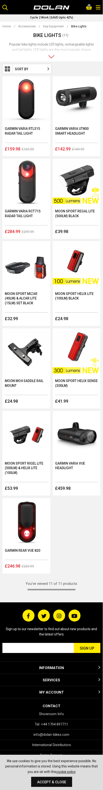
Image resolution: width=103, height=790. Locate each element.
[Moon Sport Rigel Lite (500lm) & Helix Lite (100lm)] (26, 435)
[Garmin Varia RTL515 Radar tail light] (26, 100)
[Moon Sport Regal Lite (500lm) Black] (77, 183)
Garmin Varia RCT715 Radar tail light (22, 213)
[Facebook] (28, 616)
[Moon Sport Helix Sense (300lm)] (77, 352)
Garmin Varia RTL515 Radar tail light (22, 131)
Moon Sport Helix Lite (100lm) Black (74, 296)
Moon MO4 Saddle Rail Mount (24, 383)
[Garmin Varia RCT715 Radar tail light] (26, 183)
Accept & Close (51, 782)
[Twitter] (44, 616)
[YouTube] (74, 616)
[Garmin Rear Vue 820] (26, 522)
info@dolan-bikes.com (51, 734)
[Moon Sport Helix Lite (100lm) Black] (77, 265)
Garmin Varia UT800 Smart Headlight (72, 131)
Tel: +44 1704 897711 (51, 724)
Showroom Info (51, 714)
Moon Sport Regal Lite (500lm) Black (75, 213)
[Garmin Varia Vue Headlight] (77, 435)
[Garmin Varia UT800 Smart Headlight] (77, 100)
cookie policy (66, 772)
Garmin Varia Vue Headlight (70, 465)
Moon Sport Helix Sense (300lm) (76, 383)
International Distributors (51, 745)
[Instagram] (59, 616)
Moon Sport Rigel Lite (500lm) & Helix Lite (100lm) (24, 468)
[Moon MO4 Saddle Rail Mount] (26, 352)
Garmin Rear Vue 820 (22, 550)
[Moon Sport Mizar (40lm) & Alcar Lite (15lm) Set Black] (26, 265)
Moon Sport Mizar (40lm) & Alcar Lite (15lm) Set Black (21, 298)
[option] (51, 18)
